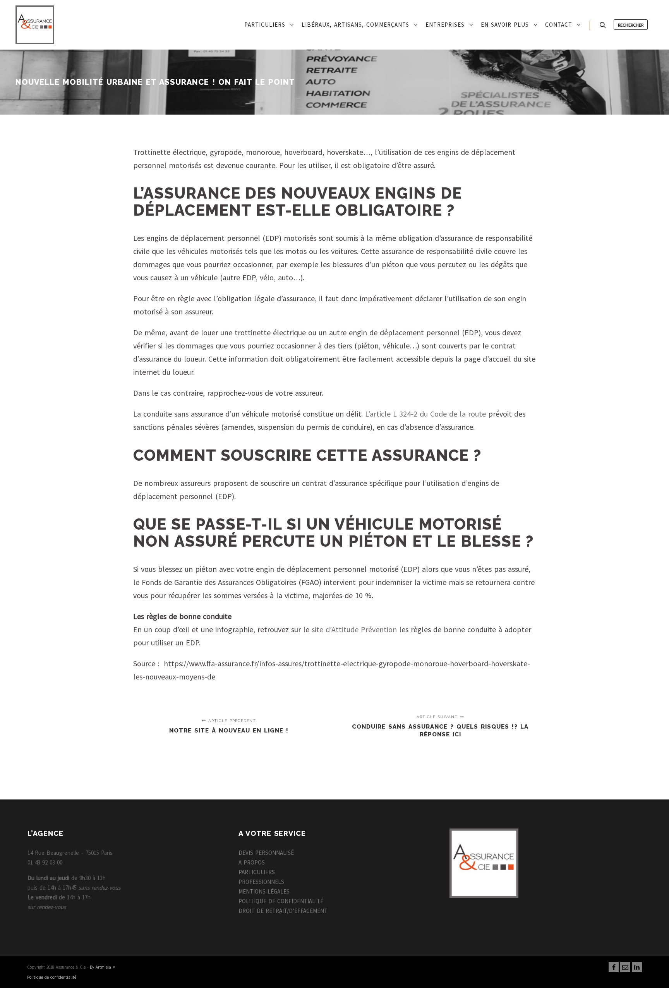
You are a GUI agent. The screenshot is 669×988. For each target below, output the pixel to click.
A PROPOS (251, 862)
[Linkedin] (637, 967)
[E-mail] (625, 967)
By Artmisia (100, 967)
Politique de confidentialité (51, 977)
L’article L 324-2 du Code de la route (425, 414)
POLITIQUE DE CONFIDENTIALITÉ (280, 901)
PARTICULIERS (256, 872)
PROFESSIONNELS (261, 881)
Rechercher (630, 25)
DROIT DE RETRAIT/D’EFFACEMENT (283, 910)
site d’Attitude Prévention (354, 629)
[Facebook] (614, 967)
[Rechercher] (603, 25)
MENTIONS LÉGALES (264, 891)
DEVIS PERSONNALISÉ (266, 852)
